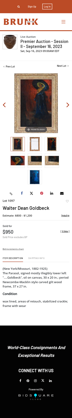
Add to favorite (67, 201)
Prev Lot (10, 66)
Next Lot (62, 65)
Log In (47, 6)
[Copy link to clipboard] (11, 193)
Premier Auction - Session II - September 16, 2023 (44, 44)
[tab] (13, 259)
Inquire (65, 215)
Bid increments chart (13, 248)
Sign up (32, 6)
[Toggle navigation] (64, 22)
